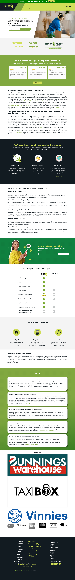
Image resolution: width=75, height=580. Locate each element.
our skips (18, 388)
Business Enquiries (28, 8)
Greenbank (19, 132)
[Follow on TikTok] (57, 564)
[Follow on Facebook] (52, 564)
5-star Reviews (33, 46)
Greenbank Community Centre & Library (34, 100)
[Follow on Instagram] (54, 564)
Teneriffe (27, 105)
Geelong (31, 546)
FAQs (19, 551)
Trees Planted (18, 46)
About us (20, 541)
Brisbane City (12, 105)
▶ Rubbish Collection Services (52, 550)
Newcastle (31, 556)
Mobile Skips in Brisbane (31, 444)
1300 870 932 (69, 7)
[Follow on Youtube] (60, 564)
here (40, 127)
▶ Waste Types (54, 547)
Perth (37, 551)
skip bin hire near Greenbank (46, 430)
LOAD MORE (37, 82)
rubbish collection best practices (24, 417)
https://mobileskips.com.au (60, 194)
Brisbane (38, 544)
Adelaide (38, 556)
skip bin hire (59, 107)
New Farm (19, 105)
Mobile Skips (47, 361)
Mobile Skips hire (28, 403)
